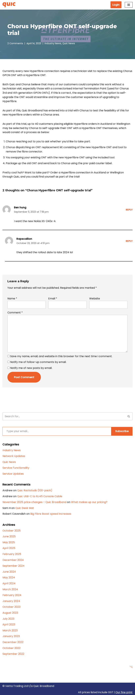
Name (12, 298)
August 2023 (10, 613)
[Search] (129, 416)
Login (116, 5)
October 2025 (11, 531)
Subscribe (122, 431)
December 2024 (13, 560)
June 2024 (9, 572)
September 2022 (13, 654)
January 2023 (11, 636)
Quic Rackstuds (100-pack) (34, 490)
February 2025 (11, 554)
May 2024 (8, 577)
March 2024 (10, 589)
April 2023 (8, 624)
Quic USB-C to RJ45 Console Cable (39, 496)
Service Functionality (15, 468)
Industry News (53, 43)
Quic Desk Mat (24, 508)
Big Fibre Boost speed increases (50, 514)
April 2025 (8, 548)
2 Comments (15, 43)
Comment (15, 312)
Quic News (68, 43)
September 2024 (13, 566)
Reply (129, 209)
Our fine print (124, 692)
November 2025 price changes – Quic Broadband (34, 502)
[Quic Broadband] (9, 4)
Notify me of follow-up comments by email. (38, 362)
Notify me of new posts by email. (31, 368)
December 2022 (12, 642)
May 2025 (8, 542)
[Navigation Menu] (129, 5)
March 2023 (10, 630)
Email (52, 298)
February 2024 (11, 595)
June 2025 (9, 536)
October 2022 (11, 648)
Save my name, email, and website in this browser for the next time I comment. (61, 356)
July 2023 (8, 619)
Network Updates (13, 456)
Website (94, 298)
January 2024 (11, 601)
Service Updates (13, 474)
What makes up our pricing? (89, 502)
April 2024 (8, 583)
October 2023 (11, 607)
